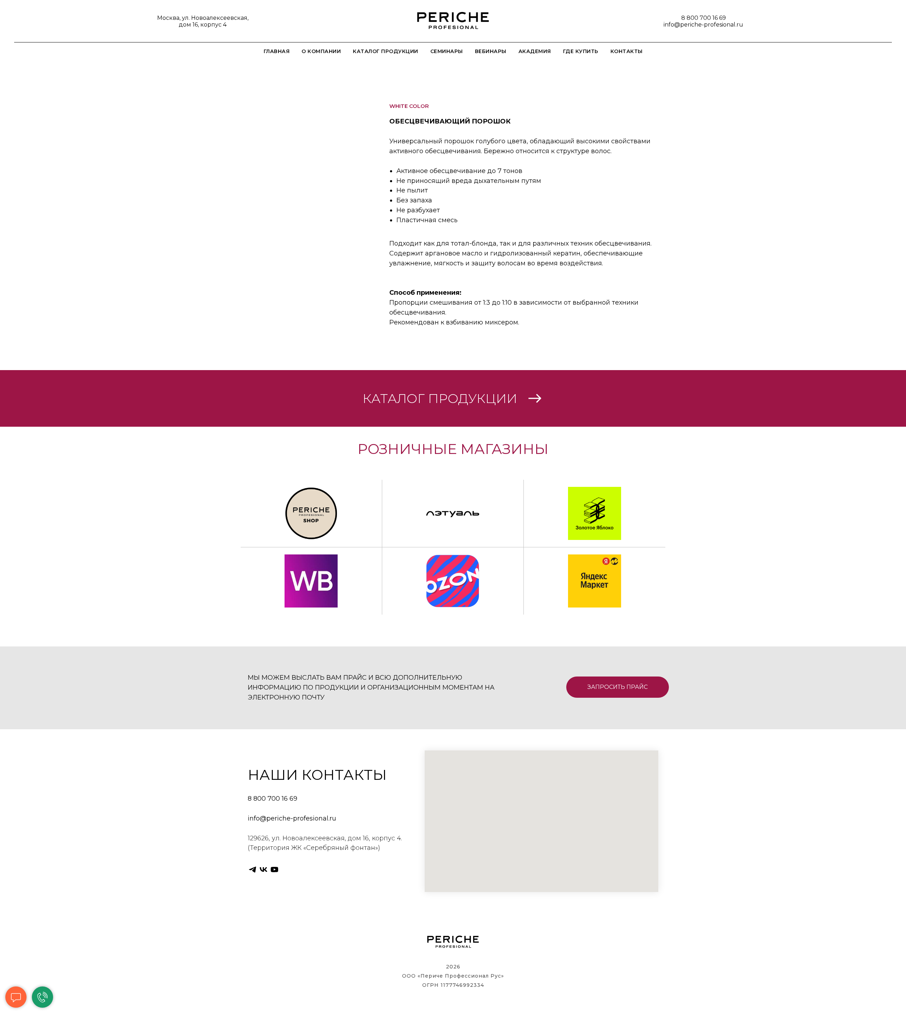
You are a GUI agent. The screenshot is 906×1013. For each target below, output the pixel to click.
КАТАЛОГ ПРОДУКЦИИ (385, 51)
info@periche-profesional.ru (703, 24)
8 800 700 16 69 (703, 18)
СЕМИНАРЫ (446, 51)
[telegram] (252, 869)
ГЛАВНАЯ (277, 51)
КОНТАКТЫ (626, 51)
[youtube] (274, 869)
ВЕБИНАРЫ (490, 51)
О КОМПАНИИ (321, 51)
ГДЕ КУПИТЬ (580, 51)
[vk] (263, 869)
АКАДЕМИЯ (534, 51)
